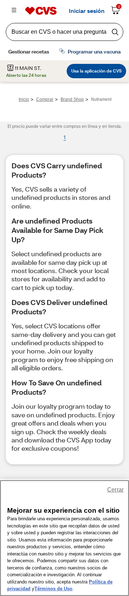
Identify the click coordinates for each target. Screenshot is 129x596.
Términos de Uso (53, 588)
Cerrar (115, 490)
